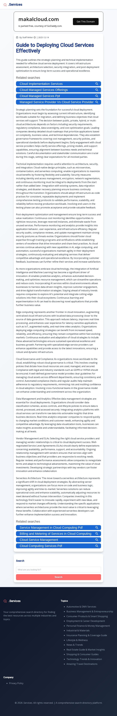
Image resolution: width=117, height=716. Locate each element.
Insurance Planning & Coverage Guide (86, 635)
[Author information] (35, 37)
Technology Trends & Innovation (84, 659)
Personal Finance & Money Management (88, 625)
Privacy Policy (16, 683)
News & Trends (74, 644)
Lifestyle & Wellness (77, 640)
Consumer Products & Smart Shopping (87, 616)
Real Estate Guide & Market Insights (85, 649)
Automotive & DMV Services (81, 606)
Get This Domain (86, 21)
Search (58, 577)
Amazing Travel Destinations (81, 664)
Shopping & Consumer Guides (82, 654)
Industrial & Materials (78, 630)
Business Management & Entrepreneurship (89, 611)
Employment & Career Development (85, 621)
